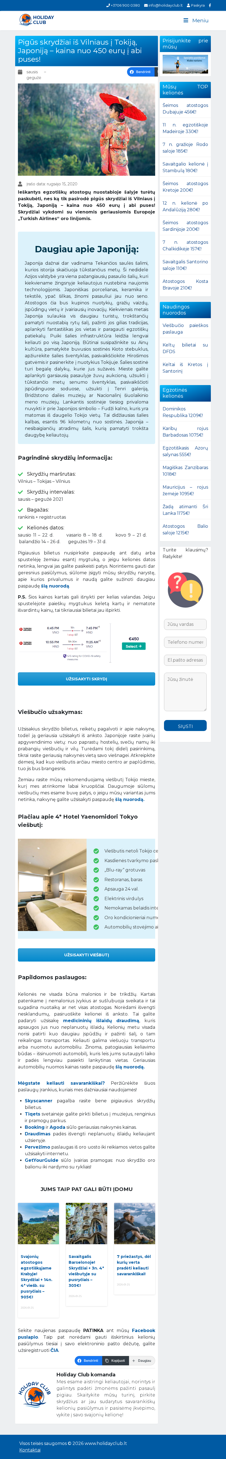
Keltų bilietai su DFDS (185, 348)
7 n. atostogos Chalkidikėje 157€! (185, 245)
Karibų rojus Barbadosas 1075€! (185, 432)
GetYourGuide (41, 1160)
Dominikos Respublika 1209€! (183, 412)
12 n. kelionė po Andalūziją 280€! (185, 206)
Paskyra (197, 5)
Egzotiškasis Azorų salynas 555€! (185, 451)
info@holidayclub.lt (165, 5)
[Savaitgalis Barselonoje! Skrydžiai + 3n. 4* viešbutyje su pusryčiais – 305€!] (86, 1223)
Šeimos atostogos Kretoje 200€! (185, 187)
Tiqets (32, 1114)
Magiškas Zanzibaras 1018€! (185, 471)
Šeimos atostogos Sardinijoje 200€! (185, 226)
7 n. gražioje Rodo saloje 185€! (185, 148)
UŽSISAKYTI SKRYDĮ (86, 678)
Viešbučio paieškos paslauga (185, 329)
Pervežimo (37, 1147)
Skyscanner (38, 1100)
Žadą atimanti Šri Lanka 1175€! (185, 510)
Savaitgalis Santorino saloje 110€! (185, 265)
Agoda (57, 1127)
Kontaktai (30, 1450)
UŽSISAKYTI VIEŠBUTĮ (86, 954)
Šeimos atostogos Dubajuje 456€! (185, 109)
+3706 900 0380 (125, 5)
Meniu (200, 20)
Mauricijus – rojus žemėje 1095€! (185, 490)
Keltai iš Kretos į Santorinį (185, 368)
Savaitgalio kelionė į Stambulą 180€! (185, 167)
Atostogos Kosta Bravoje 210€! (185, 285)
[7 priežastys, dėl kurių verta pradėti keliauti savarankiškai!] (134, 1223)
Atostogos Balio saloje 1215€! (185, 529)
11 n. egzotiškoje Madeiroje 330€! (185, 128)
